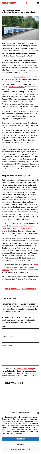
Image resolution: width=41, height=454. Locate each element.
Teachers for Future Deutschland (23, 228)
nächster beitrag (29, 289)
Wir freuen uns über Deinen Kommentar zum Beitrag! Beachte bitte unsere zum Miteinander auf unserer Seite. (19, 373)
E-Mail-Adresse (8, 336)
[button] (38, 413)
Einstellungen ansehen (20, 449)
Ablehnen (20, 444)
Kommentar (7, 346)
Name (4, 327)
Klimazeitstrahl (20, 77)
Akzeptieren (20, 439)
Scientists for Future (17, 87)
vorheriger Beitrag (12, 289)
